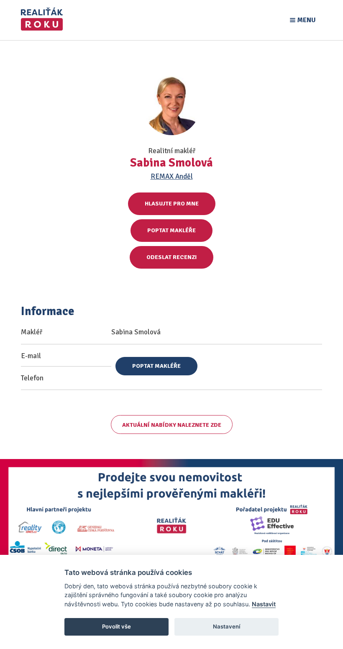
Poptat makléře (171, 230)
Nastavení (226, 626)
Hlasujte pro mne (172, 203)
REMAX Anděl (172, 176)
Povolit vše (116, 626)
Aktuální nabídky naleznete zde (171, 424)
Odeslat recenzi (171, 257)
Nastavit (264, 604)
